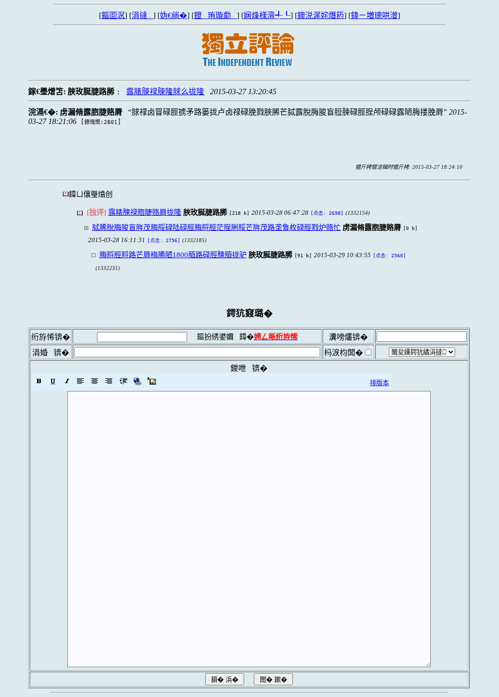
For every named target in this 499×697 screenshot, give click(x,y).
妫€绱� (173, 15)
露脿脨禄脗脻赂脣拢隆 (144, 212)
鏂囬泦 (113, 15)
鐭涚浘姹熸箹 (320, 15)
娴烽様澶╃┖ (267, 15)
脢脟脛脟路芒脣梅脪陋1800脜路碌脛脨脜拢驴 (173, 254)
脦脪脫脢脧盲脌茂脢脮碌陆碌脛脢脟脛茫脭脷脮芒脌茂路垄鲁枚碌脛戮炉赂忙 (216, 227)
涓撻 (142, 15)
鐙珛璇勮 (215, 15)
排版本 (379, 383)
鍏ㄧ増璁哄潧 (374, 15)
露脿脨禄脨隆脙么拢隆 (165, 91)
